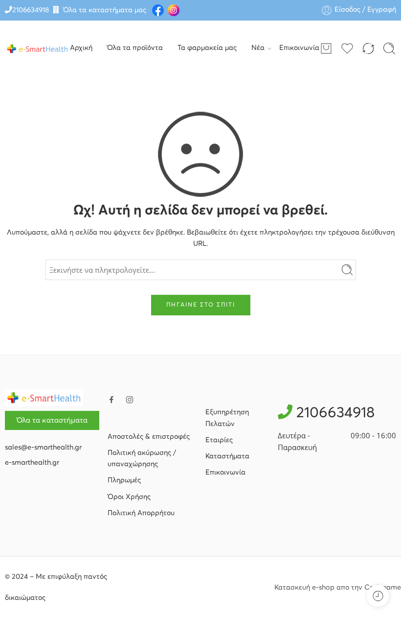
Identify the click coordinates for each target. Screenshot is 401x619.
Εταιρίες (219, 440)
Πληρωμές (124, 480)
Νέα (258, 48)
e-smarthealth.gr (32, 462)
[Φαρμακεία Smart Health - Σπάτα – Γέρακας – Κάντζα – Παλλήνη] (37, 48)
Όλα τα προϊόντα (135, 48)
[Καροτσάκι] (326, 48)
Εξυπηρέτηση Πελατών (227, 418)
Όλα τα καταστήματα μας (104, 10)
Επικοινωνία (299, 48)
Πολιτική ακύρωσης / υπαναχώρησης (142, 459)
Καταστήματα (227, 456)
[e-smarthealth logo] (44, 397)
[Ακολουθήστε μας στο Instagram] (129, 399)
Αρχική (81, 48)
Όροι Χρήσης (129, 497)
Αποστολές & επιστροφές (149, 436)
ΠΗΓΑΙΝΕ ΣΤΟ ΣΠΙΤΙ (200, 305)
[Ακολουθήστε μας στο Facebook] (111, 400)
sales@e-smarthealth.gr (43, 447)
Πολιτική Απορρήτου (141, 513)
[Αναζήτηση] (389, 48)
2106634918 (30, 10)
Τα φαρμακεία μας (207, 48)
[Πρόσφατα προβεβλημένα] (378, 596)
